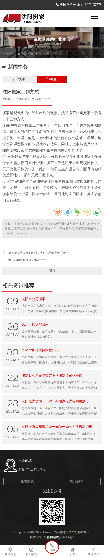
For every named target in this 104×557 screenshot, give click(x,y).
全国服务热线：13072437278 (81, 5)
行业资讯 (19, 79)
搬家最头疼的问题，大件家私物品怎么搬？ (41, 252)
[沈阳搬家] (24, 18)
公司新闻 (50, 53)
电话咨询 (77, 481)
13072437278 (31, 469)
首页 (23, 53)
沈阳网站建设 (52, 537)
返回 (52, 271)
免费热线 (27, 481)
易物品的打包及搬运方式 (30, 260)
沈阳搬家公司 (72, 113)
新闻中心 (35, 53)
